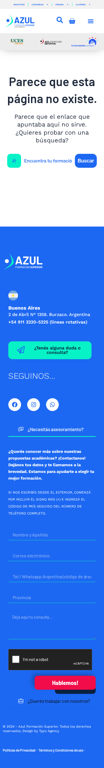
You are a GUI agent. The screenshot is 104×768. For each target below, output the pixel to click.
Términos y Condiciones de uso (61, 750)
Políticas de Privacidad (19, 750)
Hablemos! (65, 682)
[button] (90, 21)
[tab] (52, 429)
